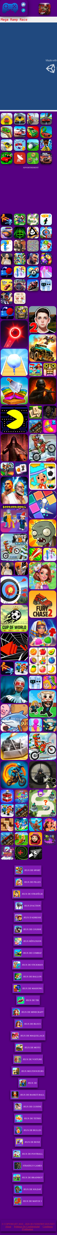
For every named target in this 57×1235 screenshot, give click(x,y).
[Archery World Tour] (46, 237)
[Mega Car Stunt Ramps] (6, 124)
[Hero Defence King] (33, 224)
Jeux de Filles (32, 882)
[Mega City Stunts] (20, 124)
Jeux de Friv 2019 (9, 14)
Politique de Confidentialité (27, 1226)
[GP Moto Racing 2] (33, 290)
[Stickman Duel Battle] (6, 224)
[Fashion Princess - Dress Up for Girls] (46, 277)
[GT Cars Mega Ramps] (20, 137)
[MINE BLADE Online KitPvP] (20, 264)
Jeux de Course (32, 929)
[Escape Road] (6, 290)
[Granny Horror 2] (6, 264)
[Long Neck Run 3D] (20, 277)
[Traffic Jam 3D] (20, 290)
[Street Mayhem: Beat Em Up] (33, 264)
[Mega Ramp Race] (46, 124)
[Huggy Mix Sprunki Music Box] (46, 290)
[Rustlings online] (20, 163)
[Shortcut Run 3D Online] (6, 250)
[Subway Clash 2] (44, 14)
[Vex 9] (46, 224)
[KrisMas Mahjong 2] (20, 303)
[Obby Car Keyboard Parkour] (6, 163)
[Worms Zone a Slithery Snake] (46, 264)
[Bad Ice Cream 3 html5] (33, 237)
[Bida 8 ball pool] (33, 277)
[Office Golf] (33, 150)
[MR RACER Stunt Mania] (6, 237)
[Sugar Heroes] (46, 250)
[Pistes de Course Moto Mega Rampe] (33, 124)
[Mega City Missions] (33, 137)
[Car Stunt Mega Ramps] (6, 137)
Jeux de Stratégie (32, 894)
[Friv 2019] (23, 6)
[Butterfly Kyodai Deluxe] (33, 250)
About (8, 1226)
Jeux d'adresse (32, 917)
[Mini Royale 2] (20, 250)
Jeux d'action (32, 906)
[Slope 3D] (20, 237)
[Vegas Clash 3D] (6, 303)
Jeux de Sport (32, 870)
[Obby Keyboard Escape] (46, 150)
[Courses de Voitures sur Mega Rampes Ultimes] (6, 150)
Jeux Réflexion (32, 941)
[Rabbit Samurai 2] (20, 150)
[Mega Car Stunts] (46, 137)
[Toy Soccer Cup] (33, 163)
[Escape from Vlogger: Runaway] (20, 224)
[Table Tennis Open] (6, 277)
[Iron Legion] (46, 163)
